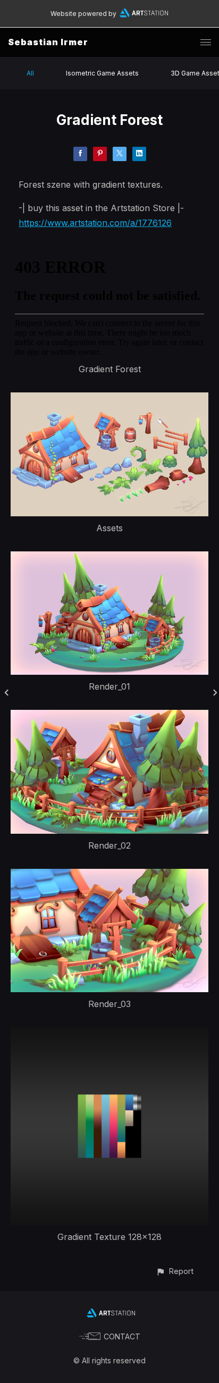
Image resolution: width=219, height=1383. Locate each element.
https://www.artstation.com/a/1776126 (95, 222)
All (30, 73)
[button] (174, 1271)
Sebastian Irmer (48, 42)
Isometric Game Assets (102, 73)
